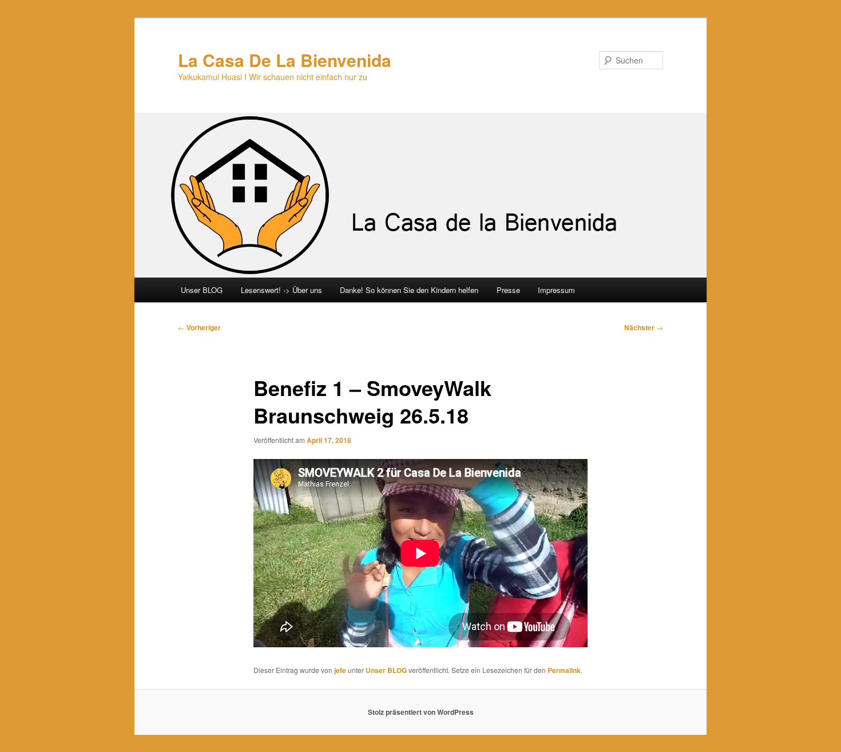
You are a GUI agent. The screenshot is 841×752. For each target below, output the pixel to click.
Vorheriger (199, 327)
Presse (508, 289)
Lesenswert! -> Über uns (281, 289)
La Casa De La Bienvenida (284, 60)
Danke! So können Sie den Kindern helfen (409, 289)
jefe (340, 670)
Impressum (556, 289)
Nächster (643, 327)
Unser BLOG (202, 289)
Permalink (564, 670)
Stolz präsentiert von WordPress (421, 712)
